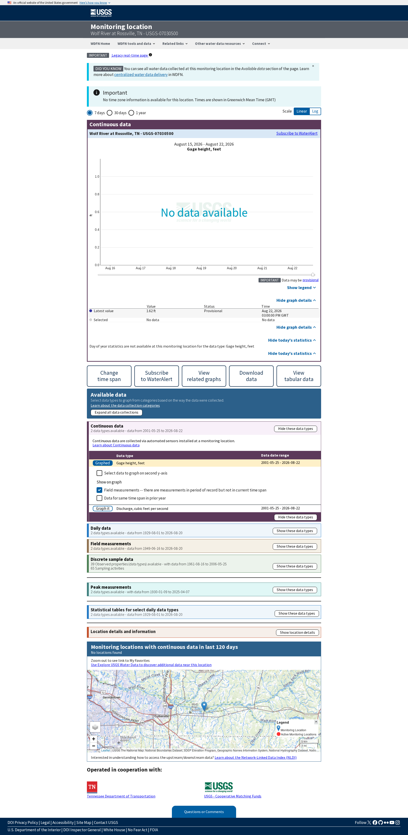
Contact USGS (106, 822)
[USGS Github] (380, 824)
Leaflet (105, 750)
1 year (141, 112)
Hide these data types (295, 428)
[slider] (312, 274)
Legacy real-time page (130, 55)
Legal (45, 822)
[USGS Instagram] (397, 824)
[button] (204, 706)
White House (114, 829)
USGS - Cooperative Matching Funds (232, 796)
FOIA (154, 829)
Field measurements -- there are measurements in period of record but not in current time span (185, 490)
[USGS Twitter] (369, 824)
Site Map (83, 822)
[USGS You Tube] (392, 824)
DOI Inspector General (82, 829)
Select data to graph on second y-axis (135, 473)
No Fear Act (137, 829)
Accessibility (63, 822)
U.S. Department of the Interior (34, 829)
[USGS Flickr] (386, 824)
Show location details (297, 632)
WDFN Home (100, 43)
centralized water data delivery (141, 74)
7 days (99, 112)
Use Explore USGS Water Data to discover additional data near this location (151, 664)
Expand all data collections (116, 412)
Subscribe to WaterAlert (297, 133)
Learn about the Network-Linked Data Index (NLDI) (256, 757)
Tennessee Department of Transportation (121, 796)
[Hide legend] (316, 722)
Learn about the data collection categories (125, 405)
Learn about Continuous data (116, 445)
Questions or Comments (204, 811)
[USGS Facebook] (375, 824)
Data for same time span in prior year (135, 498)
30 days (120, 112)
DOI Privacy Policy (23, 822)
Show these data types (295, 530)
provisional (311, 280)
